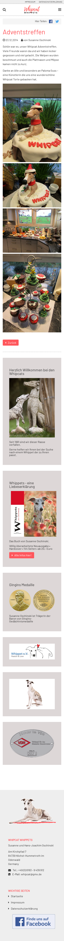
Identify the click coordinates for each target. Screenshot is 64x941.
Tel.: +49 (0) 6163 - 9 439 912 (28, 870)
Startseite (17, 896)
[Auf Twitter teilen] (57, 21)
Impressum (30, 2)
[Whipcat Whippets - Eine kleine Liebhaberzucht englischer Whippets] (32, 12)
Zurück (12, 342)
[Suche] (11, 10)
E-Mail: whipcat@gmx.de (27, 874)
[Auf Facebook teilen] (51, 21)
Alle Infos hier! (23, 555)
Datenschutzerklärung (50, 2)
